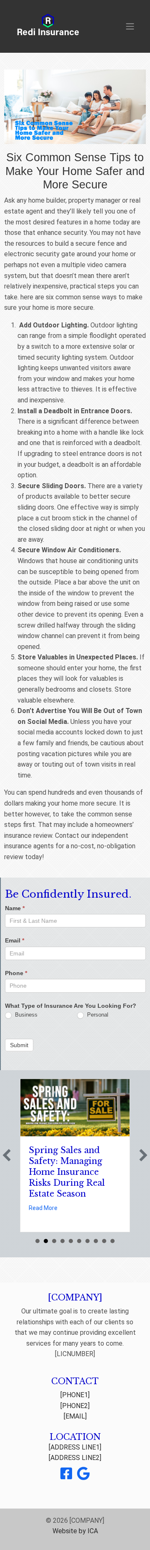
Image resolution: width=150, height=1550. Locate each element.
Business (25, 1015)
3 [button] (54, 1241)
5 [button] (71, 1241)
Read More (43, 1208)
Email (14, 940)
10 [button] (112, 1241)
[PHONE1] (75, 1395)
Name (15, 908)
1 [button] (37, 1241)
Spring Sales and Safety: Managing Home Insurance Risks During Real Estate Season (67, 1172)
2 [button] (46, 1241)
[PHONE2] (75, 1406)
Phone (16, 973)
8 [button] (96, 1241)
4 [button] (62, 1241)
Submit (19, 1045)
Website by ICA (75, 1531)
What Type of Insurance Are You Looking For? (70, 1005)
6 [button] (79, 1241)
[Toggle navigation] (130, 26)
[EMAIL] (75, 1416)
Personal (96, 1015)
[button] (6, 1155)
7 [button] (87, 1241)
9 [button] (104, 1241)
